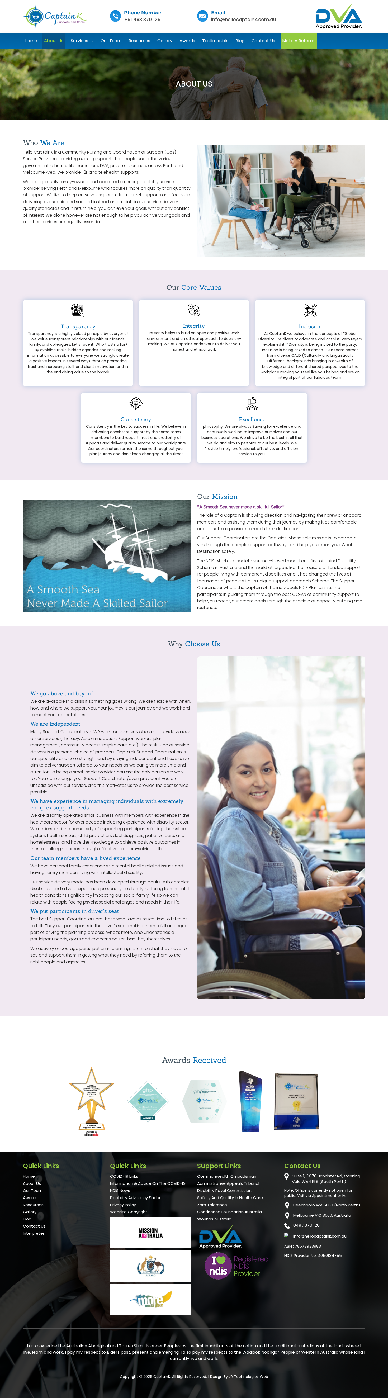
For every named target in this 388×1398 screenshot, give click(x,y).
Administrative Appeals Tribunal (228, 1183)
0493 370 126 (306, 1225)
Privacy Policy (123, 1204)
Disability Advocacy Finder (135, 1197)
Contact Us (263, 41)
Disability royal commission (224, 1190)
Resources (139, 41)
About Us (54, 41)
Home (31, 41)
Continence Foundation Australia (229, 1212)
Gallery (164, 41)
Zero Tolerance (212, 1204)
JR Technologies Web (248, 1376)
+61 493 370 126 (142, 19)
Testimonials (215, 41)
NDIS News (120, 1190)
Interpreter (33, 1233)
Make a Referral (298, 41)
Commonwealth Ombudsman (226, 1176)
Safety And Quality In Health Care (230, 1197)
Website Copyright (128, 1212)
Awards (187, 41)
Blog (239, 41)
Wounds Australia (214, 1219)
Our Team (111, 41)
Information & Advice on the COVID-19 (148, 1183)
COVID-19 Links (124, 1176)
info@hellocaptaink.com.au (243, 19)
